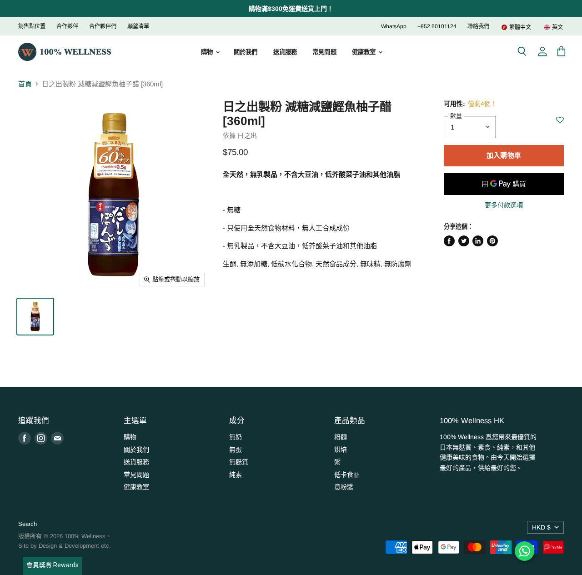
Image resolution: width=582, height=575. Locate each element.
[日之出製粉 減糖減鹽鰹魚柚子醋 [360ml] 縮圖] (35, 317)
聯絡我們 (478, 26)
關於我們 (246, 52)
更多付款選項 (504, 205)
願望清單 (138, 26)
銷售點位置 (31, 26)
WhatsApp (393, 26)
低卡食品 (347, 474)
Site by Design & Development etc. (64, 545)
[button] (560, 125)
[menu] (526, 27)
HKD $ (541, 527)
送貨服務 (285, 52)
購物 (208, 52)
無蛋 (235, 449)
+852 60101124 (437, 26)
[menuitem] (516, 27)
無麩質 (238, 461)
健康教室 (365, 52)
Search (27, 523)
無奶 (235, 436)
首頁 (25, 84)
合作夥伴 (67, 26)
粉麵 (340, 436)
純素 (235, 474)
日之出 (246, 135)
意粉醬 (343, 486)
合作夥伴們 (102, 26)
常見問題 (324, 52)
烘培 (340, 449)
